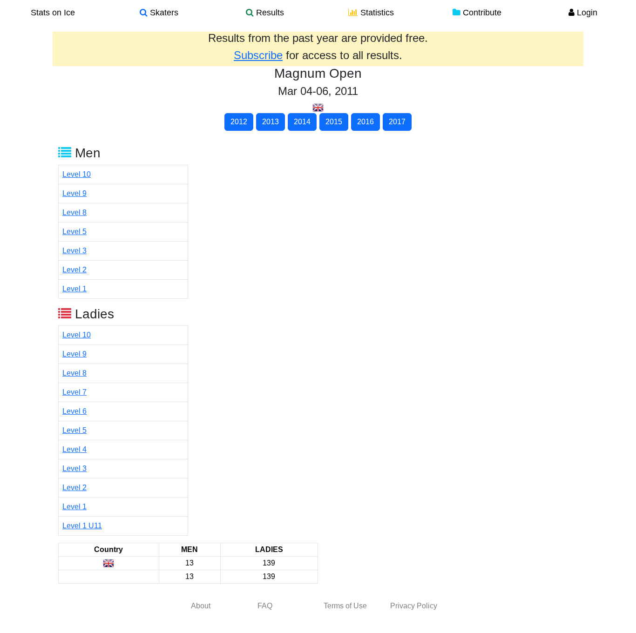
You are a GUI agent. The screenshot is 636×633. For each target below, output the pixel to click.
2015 (333, 122)
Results (269, 12)
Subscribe (258, 55)
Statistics (376, 12)
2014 (302, 122)
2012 (238, 122)
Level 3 (74, 251)
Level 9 (74, 193)
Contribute (480, 12)
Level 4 (74, 449)
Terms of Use (345, 606)
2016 (365, 122)
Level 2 (74, 270)
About (200, 606)
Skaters (163, 12)
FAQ (264, 606)
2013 (270, 122)
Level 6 (74, 411)
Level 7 (74, 392)
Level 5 (74, 232)
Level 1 (74, 289)
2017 (397, 122)
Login (586, 12)
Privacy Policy (413, 606)
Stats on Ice (53, 12)
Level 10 (76, 174)
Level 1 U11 (82, 526)
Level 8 (74, 212)
